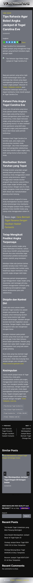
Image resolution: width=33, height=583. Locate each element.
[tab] (14, 494)
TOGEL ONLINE (7, 13)
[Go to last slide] (5, 474)
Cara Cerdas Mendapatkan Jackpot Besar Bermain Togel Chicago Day (26, 432)
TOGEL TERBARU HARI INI (11, 417)
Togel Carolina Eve (9, 413)
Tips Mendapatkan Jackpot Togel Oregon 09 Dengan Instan (16, 479)
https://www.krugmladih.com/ (13, 364)
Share (23, 42)
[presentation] (16, 464)
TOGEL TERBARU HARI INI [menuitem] (12, 87)
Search (4, 513)
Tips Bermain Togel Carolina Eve (13, 406)
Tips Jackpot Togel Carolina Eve (13, 409)
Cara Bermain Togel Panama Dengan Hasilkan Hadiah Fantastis (8, 431)
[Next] (28, 474)
